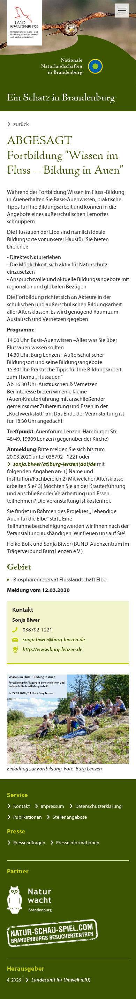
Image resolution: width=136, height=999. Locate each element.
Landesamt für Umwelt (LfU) (60, 980)
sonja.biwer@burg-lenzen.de (54, 640)
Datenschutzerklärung (98, 806)
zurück (21, 124)
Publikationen (27, 817)
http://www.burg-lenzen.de (52, 649)
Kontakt (21, 806)
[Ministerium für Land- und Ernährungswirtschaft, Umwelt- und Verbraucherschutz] (24, 23)
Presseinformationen (77, 843)
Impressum (52, 806)
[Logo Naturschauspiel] (52, 933)
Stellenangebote (70, 817)
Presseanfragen (29, 843)
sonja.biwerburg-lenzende (54, 464)
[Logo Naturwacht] (29, 900)
